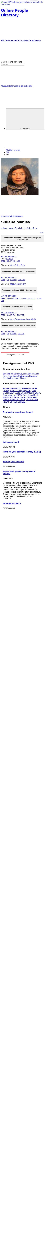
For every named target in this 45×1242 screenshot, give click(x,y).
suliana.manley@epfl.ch (11, 228)
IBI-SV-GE (20, 315)
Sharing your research (13, 462)
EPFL (3, 261)
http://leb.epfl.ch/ (30, 228)
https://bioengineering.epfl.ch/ (23, 319)
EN (7, 152)
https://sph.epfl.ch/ (18, 284)
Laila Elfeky (28, 374)
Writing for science (12, 503)
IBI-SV (12, 315)
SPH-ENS (21, 280)
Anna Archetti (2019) (12, 388)
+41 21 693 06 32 (8, 256)
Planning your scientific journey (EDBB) (22, 452)
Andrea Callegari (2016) (20, 391)
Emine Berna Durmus (12, 374)
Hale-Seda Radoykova (18, 376)
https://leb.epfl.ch (17, 265)
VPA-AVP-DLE (16, 298)
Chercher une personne (11, 62)
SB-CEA (21, 334)
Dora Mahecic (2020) (12, 395)
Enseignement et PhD (15, 355)
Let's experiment (11, 442)
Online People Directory (14, 12)
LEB (18, 261)
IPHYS (12, 261)
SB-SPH (13, 280)
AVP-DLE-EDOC (29, 298)
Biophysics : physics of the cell (17, 412)
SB (8, 261)
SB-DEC (13, 334)
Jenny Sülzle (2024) (23, 397)
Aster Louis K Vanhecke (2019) (20, 398)
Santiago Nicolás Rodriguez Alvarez (20, 377)
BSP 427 (9, 259)
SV (8, 315)
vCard (42, 232)
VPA (8, 298)
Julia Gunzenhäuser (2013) (28, 393)
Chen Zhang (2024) (18, 402)
